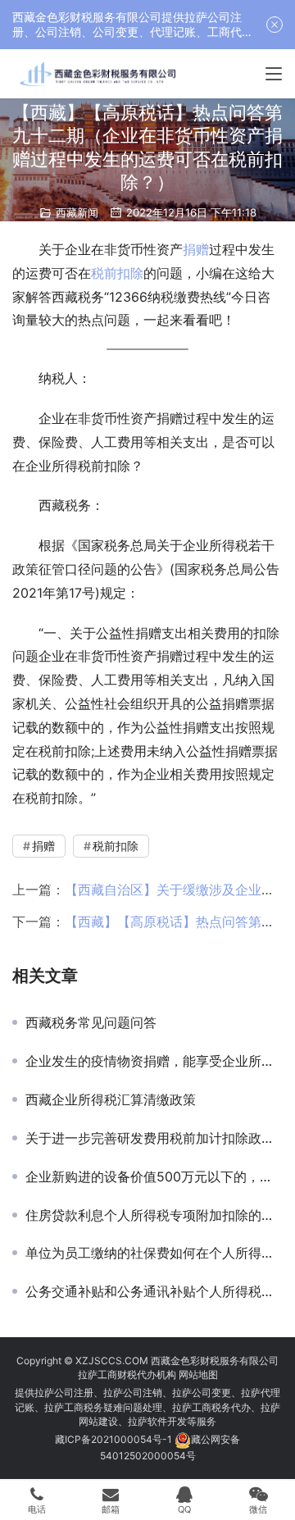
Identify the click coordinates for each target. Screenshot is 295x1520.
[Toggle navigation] (273, 74)
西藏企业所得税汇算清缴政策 (110, 1099)
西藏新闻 (77, 212)
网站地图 (198, 1374)
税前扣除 (117, 273)
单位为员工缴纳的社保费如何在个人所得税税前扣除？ (154, 1252)
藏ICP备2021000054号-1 (115, 1439)
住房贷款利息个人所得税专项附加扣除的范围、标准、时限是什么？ (154, 1215)
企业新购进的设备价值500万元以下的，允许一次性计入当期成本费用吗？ (154, 1176)
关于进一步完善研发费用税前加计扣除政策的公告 (154, 1138)
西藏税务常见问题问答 (91, 1022)
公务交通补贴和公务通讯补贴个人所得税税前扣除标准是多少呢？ (154, 1291)
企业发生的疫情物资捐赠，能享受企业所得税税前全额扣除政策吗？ (154, 1061)
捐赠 (196, 249)
